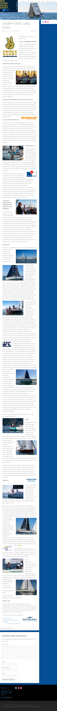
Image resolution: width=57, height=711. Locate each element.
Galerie (54, 1)
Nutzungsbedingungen (6, 697)
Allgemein (8, 628)
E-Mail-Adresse (6, 667)
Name (3, 661)
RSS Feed (32, 706)
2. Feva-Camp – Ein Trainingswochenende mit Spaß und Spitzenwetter (10, 620)
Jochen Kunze (16, 30)
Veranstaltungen (49, 1)
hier (5, 592)
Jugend (32, 1)
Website (4, 673)
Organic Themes (16, 706)
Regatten (42, 1)
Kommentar (5, 644)
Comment (35, 30)
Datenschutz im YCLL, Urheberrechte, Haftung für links (6, 692)
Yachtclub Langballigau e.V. (9, 6)
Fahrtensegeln (36, 1)
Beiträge (22, 1)
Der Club (27, 1)
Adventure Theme (7, 706)
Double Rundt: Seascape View (13, 623)
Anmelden (38, 706)
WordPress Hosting (25, 706)
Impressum (4, 688)
